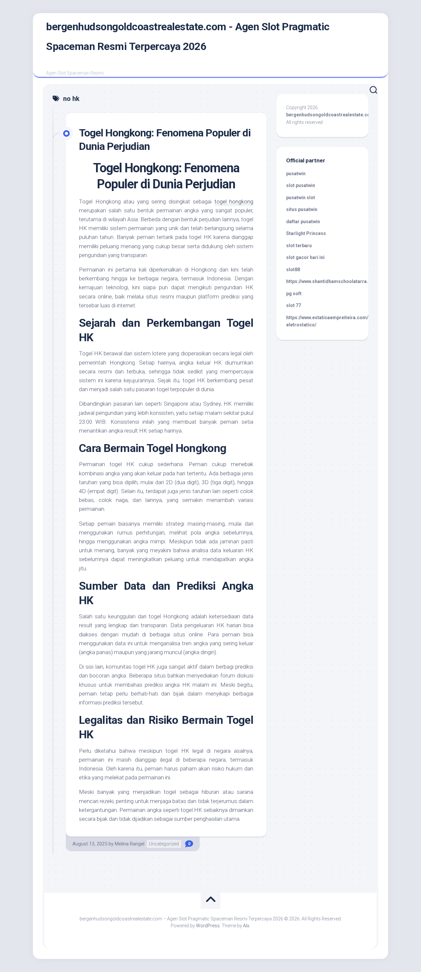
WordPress (208, 925)
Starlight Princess (306, 233)
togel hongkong (234, 201)
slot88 (293, 269)
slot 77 (293, 305)
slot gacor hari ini (305, 257)
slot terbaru (299, 245)
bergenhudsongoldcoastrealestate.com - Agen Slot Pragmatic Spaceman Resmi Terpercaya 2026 (188, 36)
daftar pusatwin (303, 221)
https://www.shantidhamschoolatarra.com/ (333, 281)
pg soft (294, 293)
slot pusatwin (300, 185)
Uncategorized (164, 843)
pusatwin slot (300, 197)
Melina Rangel (129, 844)
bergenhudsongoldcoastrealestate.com (330, 114)
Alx (246, 925)
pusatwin (296, 173)
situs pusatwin (301, 209)
